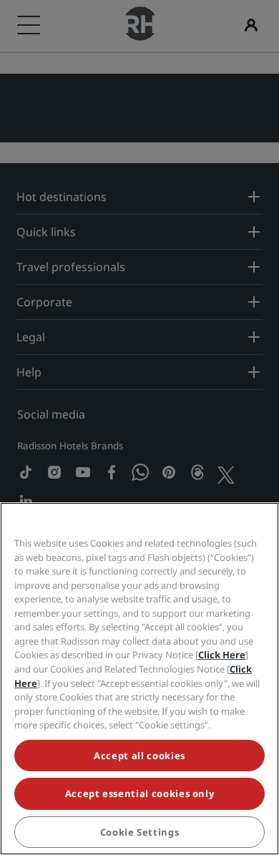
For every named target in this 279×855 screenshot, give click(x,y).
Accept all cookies (139, 755)
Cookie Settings (140, 832)
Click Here (221, 654)
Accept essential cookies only (140, 793)
